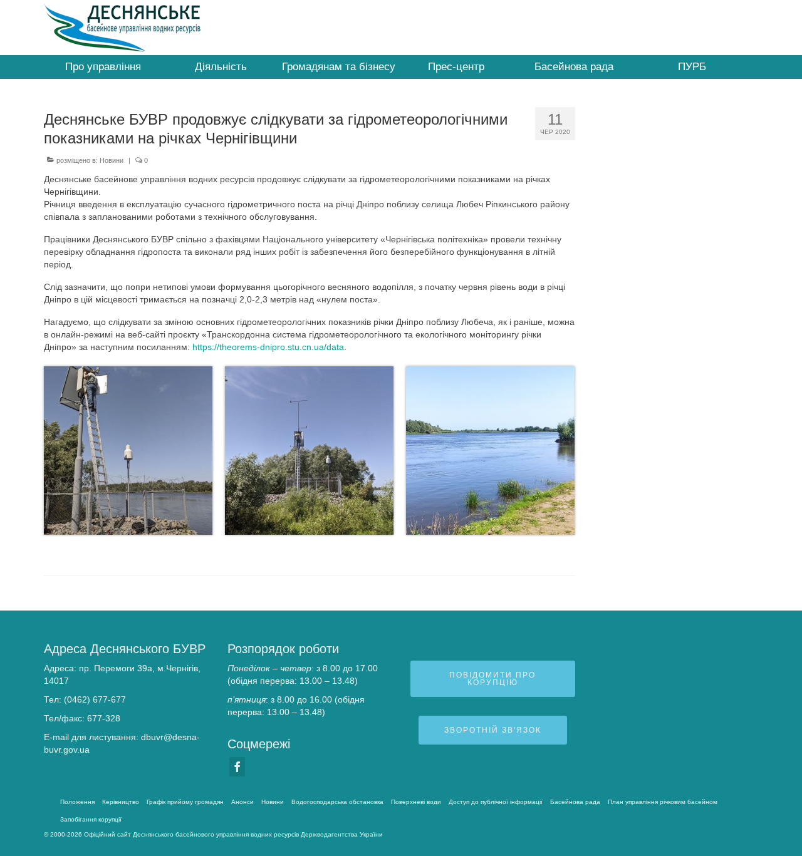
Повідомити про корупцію (492, 679)
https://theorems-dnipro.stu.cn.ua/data (268, 347)
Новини (111, 160)
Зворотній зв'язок (492, 730)
